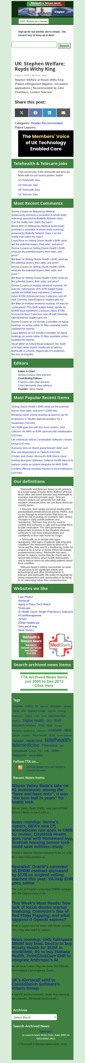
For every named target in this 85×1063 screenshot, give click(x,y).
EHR (57, 720)
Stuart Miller (18, 344)
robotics (26, 735)
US (40, 750)
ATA (23, 711)
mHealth (55, 730)
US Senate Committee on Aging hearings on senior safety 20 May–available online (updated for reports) (40, 325)
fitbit (49, 725)
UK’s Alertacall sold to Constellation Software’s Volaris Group (36, 984)
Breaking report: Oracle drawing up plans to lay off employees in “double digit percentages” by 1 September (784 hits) (39, 419)
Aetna (29, 706)
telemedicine (25, 745)
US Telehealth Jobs (29, 180)
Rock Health (40, 735)
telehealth (58, 739)
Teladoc (18, 741)
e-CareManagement (29, 615)
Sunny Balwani (64, 735)
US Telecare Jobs (28, 185)
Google (58, 725)
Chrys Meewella (27, 385)
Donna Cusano (26, 374)
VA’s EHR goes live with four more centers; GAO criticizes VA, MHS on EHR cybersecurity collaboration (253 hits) (42, 431)
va (46, 750)
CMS (36, 716)
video (55, 750)
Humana (41, 731)
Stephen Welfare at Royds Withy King (39, 79)
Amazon (56, 706)
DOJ (49, 720)
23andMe (17, 706)
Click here (46, 1031)
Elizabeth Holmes (24, 725)
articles (46, 374)
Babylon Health (37, 711)
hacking (16, 730)
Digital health (33, 720)
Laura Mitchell (19, 332)
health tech (29, 731)
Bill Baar (16, 278)
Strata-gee (24, 608)
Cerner (52, 710)
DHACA (16, 721)
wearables (36, 755)
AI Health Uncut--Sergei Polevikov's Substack (45, 611)
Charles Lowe (26, 382)
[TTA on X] (31, 644)
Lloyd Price (18, 240)
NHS (68, 730)
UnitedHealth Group (24, 750)
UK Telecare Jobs (28, 194)
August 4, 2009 (22, 75)
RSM (52, 735)
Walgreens (19, 755)
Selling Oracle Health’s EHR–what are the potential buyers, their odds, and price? (39, 252)
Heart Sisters (26, 630)
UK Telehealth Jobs (29, 189)
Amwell (67, 706)
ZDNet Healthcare (28, 622)
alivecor (44, 706)
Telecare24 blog (27, 626)
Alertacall (23, 600)
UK (61, 745)
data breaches (57, 716)
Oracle (16, 735)
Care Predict (25, 597)
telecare (34, 740)
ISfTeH (22, 619)
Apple (15, 711)
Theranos (49, 745)
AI (36, 706)
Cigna (28, 716)
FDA (41, 725)
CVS (44, 716)
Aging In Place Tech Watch (34, 604)
